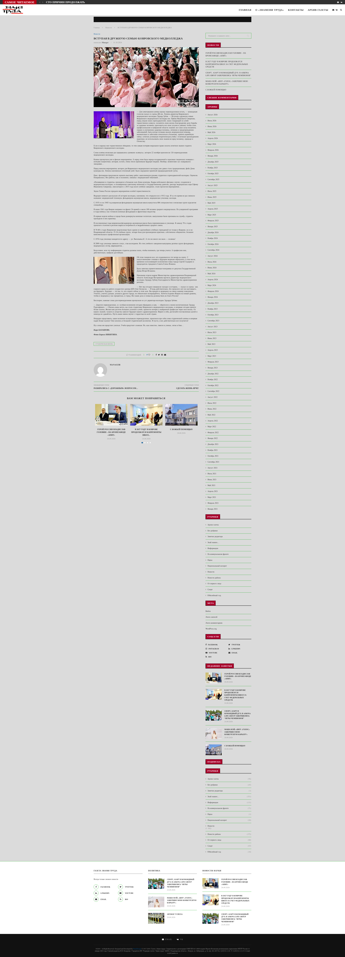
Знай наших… (213, 542)
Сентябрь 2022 (213, 391)
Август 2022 (213, 397)
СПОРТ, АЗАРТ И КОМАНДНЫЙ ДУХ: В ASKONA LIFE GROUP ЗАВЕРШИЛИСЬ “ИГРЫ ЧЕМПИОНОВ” (228, 74)
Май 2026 (211, 132)
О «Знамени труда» (269, 10)
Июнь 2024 (212, 267)
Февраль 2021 (213, 503)
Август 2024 (213, 256)
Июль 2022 (212, 403)
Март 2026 (212, 144)
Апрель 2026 (213, 138)
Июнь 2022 (212, 408)
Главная (245, 10)
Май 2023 (211, 344)
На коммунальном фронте (218, 554)
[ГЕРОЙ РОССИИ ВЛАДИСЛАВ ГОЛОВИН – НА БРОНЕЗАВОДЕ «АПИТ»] (111, 415)
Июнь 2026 (212, 126)
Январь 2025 (213, 226)
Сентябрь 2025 (213, 179)
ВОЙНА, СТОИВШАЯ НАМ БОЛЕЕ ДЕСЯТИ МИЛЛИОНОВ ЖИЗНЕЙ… (92, 2)
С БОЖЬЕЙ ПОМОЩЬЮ (181, 429)
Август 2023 (213, 326)
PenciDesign (137, 949)
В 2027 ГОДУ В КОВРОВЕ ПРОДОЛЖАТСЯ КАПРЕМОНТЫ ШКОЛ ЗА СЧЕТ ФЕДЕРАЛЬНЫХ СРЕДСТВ (227, 64)
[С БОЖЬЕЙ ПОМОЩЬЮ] (181, 415)
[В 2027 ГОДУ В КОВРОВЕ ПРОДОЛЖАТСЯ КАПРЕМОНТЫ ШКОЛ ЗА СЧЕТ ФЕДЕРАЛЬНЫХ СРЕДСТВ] (146, 415)
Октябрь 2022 (213, 385)
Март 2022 (212, 426)
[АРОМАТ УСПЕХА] (156, 918)
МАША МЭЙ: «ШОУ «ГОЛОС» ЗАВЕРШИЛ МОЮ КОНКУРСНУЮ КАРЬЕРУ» (227, 82)
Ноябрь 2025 (213, 167)
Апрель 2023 (213, 350)
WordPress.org (211, 628)
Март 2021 (212, 497)
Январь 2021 (213, 509)
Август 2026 (213, 114)
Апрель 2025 (213, 208)
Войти (208, 611)
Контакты (296, 10)
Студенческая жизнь (104, 344)
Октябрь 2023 (213, 314)
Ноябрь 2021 (213, 450)
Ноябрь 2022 (213, 379)
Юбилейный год (214, 595)
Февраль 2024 (213, 291)
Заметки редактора (215, 536)
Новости (108, 27)
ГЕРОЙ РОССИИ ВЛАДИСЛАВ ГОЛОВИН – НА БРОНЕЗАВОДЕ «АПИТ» (111, 432)
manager (105, 42)
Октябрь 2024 (213, 244)
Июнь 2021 (212, 479)
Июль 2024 (212, 261)
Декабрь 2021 (213, 444)
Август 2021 (213, 467)
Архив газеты (318, 10)
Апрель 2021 (213, 491)
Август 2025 (213, 185)
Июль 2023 (212, 332)
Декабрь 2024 (213, 232)
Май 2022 (211, 414)
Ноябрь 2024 (213, 238)
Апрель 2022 (213, 420)
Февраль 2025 (213, 220)
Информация (213, 548)
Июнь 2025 (212, 197)
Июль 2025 (212, 191)
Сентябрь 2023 (213, 320)
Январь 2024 (213, 297)
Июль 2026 (212, 120)
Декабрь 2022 (213, 373)
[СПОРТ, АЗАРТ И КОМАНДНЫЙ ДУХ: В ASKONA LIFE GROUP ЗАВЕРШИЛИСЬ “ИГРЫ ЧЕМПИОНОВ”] (214, 715)
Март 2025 (212, 214)
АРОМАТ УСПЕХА (174, 914)
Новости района (214, 577)
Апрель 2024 (213, 279)
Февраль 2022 (213, 432)
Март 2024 (212, 285)
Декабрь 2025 (213, 161)
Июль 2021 (212, 473)
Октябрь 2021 (213, 456)
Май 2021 (211, 485)
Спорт (210, 589)
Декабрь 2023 (213, 303)
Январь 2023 (213, 367)
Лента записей (211, 617)
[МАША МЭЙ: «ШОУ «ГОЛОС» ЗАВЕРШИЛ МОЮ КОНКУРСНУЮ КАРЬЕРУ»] (214, 733)
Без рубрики (213, 530)
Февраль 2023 (213, 361)
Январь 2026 (213, 155)
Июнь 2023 (212, 338)
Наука (210, 560)
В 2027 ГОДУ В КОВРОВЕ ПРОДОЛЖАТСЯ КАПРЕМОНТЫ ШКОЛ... (146, 432)
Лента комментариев (214, 623)
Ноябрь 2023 (213, 309)
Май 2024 (211, 273)
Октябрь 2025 (213, 173)
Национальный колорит (217, 565)
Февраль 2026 (213, 150)
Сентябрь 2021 (213, 461)
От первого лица (214, 583)
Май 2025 (211, 203)
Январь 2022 (213, 438)
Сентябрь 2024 (213, 250)
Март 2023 (212, 356)
